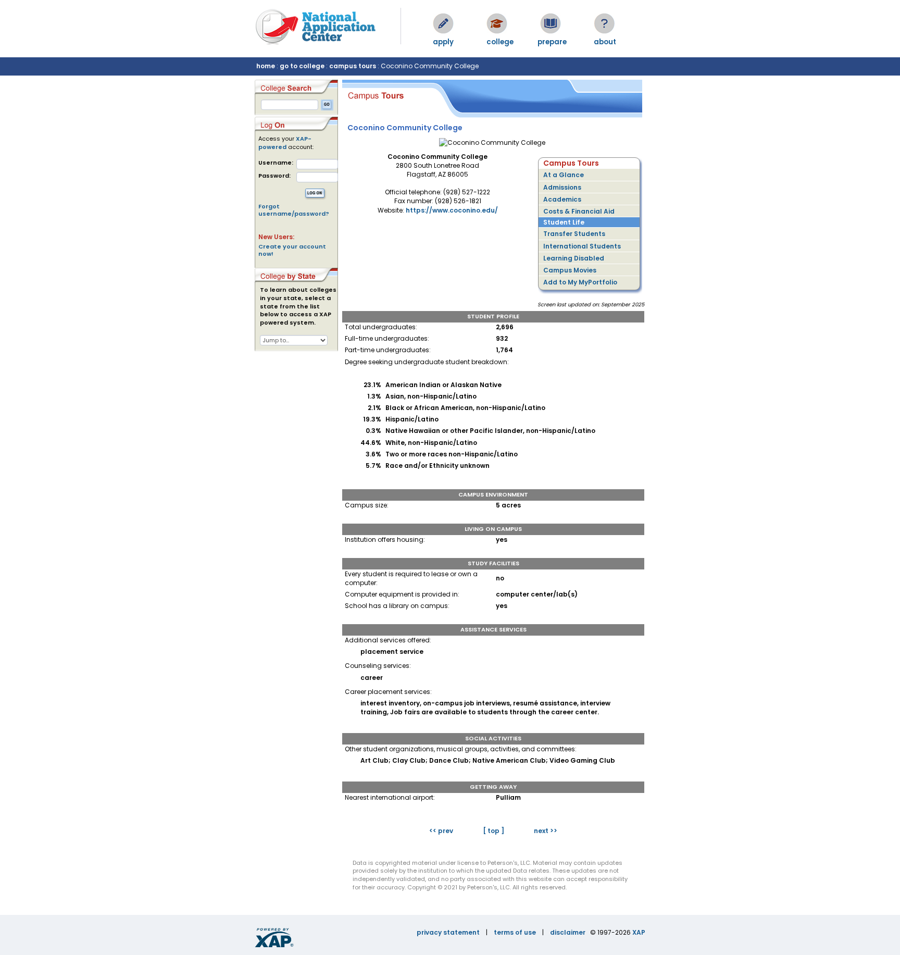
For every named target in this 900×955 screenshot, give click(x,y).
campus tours (352, 65)
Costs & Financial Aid (579, 211)
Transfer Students (574, 233)
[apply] (443, 23)
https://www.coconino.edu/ (452, 210)
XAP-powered (284, 142)
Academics (562, 199)
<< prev (441, 830)
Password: (274, 176)
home (265, 65)
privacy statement (448, 932)
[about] (604, 23)
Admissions (562, 187)
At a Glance (563, 174)
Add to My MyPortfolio (580, 282)
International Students (582, 246)
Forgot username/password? (293, 210)
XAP (638, 932)
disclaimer (567, 932)
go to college (302, 65)
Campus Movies (569, 270)
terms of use (515, 932)
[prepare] (550, 23)
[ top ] (493, 830)
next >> (545, 830)
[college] (496, 23)
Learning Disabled (573, 258)
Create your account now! (292, 250)
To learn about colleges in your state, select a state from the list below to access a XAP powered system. (298, 306)
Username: (275, 163)
